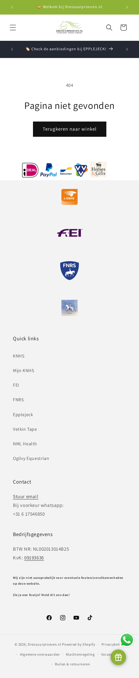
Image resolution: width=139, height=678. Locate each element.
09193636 (34, 558)
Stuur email (25, 496)
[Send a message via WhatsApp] (127, 640)
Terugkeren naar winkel (70, 129)
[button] (13, 27)
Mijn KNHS (23, 370)
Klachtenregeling (80, 654)
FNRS (18, 400)
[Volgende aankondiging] (127, 7)
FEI (16, 385)
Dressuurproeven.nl (44, 644)
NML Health (25, 444)
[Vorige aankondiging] (12, 7)
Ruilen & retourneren (72, 664)
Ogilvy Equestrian (31, 458)
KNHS (18, 356)
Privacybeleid (113, 644)
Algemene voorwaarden (40, 654)
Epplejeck (23, 414)
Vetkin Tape (25, 429)
